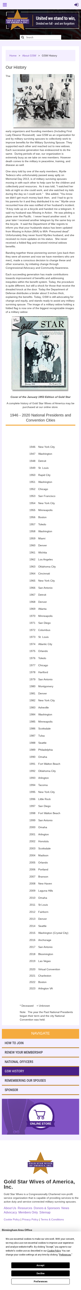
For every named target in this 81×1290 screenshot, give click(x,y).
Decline (40, 1273)
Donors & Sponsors (47, 1208)
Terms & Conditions (52, 1219)
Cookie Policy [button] (54, 1250)
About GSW (29, 55)
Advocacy (10, 1212)
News (65, 1208)
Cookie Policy (12, 1219)
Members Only (28, 1212)
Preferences (40, 1281)
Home (13, 55)
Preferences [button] (65, 1254)
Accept (40, 1265)
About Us (10, 1208)
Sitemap (44, 1212)
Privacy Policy (30, 1219)
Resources (25, 1208)
